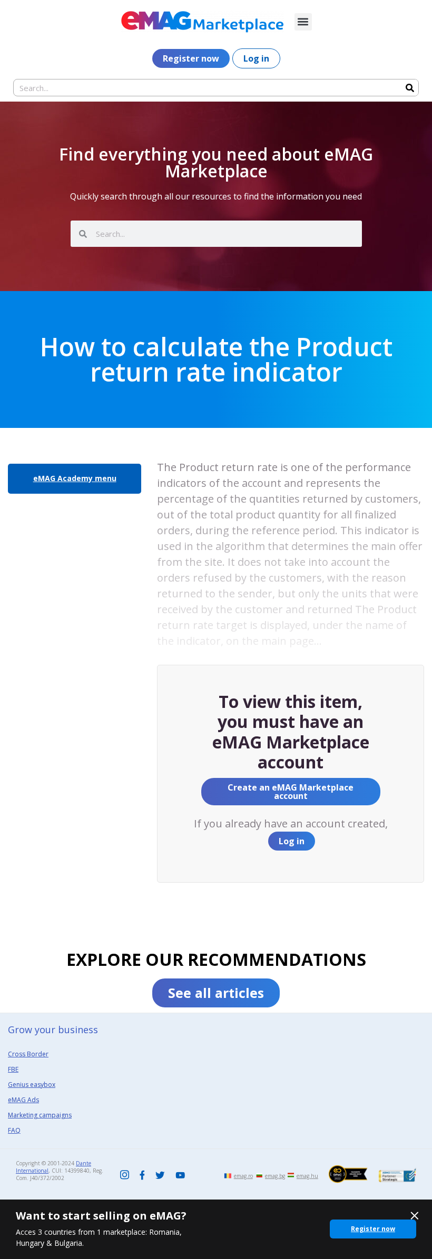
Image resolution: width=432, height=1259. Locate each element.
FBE (13, 1069)
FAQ (14, 1130)
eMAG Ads (23, 1099)
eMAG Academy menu (74, 478)
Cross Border (28, 1054)
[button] (303, 22)
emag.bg (275, 1176)
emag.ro (243, 1176)
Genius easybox (31, 1084)
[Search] (409, 87)
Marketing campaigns (40, 1115)
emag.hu (307, 1176)
